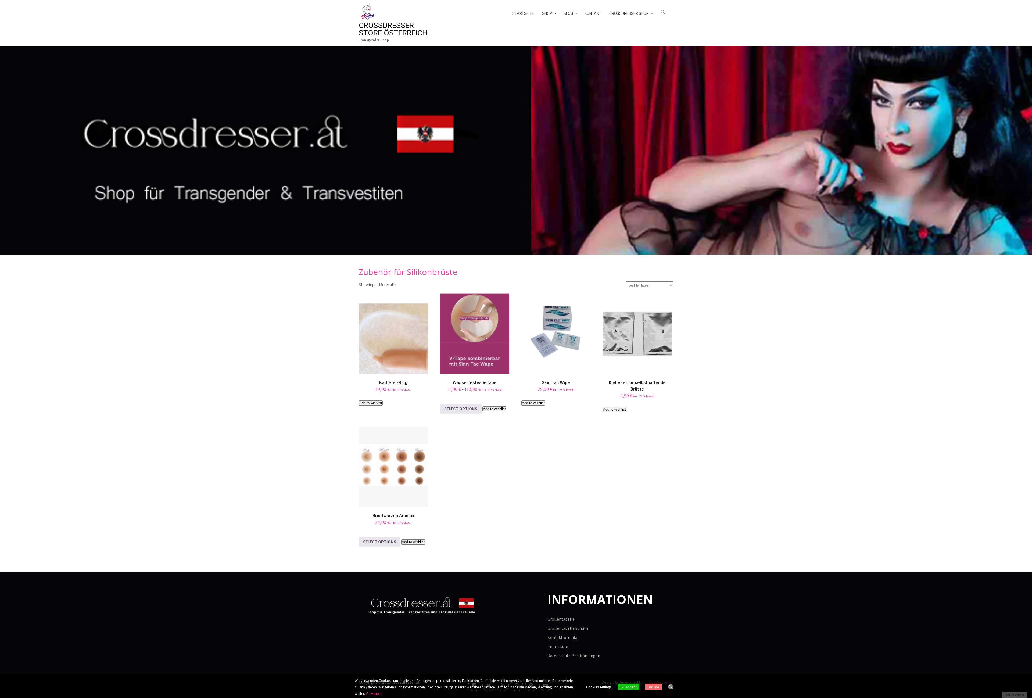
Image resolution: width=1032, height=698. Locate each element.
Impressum (557, 646)
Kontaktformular (563, 637)
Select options (460, 408)
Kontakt (593, 13)
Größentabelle (561, 619)
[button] (664, 12)
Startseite (523, 13)
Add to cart (393, 345)
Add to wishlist (370, 403)
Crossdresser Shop (629, 13)
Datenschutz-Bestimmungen (573, 655)
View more (374, 693)
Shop (547, 13)
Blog (568, 13)
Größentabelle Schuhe (568, 628)
